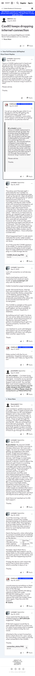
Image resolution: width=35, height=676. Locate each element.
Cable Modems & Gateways (12, 8)
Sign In (30, 3)
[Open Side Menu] (2, 3)
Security (17, 664)
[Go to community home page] (7, 3)
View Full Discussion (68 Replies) (14, 51)
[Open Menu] (32, 8)
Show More (7, 39)
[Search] (17, 3)
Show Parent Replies (7, 54)
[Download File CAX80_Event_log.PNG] (26, 256)
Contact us (17, 661)
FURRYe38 (12, 104)
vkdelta (10, 602)
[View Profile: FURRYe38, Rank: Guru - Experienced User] (6, 105)
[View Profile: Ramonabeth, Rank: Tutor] (8, 405)
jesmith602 (14, 370)
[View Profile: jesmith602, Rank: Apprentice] (8, 372)
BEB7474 (10, 18)
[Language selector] (13, 3)
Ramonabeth (15, 404)
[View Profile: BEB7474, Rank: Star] (4, 19)
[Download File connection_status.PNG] (26, 647)
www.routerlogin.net (20, 281)
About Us (17, 660)
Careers (17, 663)
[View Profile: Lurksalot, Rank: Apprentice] (4, 59)
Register (23, 3)
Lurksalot (10, 58)
